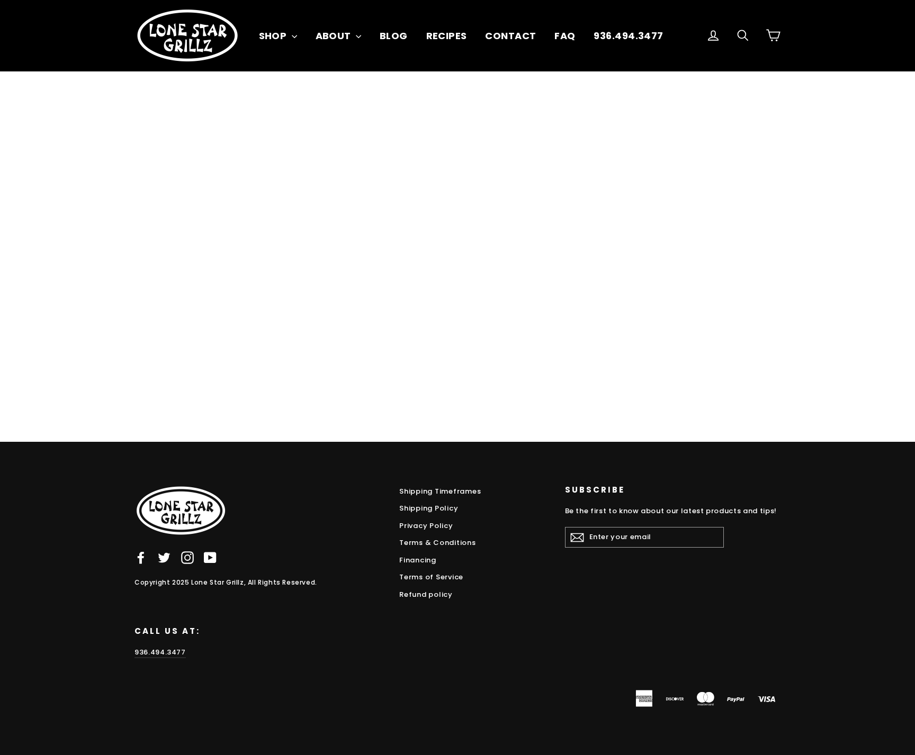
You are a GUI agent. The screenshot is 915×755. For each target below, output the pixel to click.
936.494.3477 (628, 35)
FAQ (564, 35)
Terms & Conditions (437, 543)
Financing (417, 560)
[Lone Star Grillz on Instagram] (187, 557)
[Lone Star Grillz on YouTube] (210, 557)
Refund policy (426, 594)
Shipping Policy (428, 508)
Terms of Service (431, 577)
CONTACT (510, 35)
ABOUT (335, 35)
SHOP (274, 35)
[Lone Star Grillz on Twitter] (164, 557)
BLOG (394, 35)
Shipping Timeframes (440, 491)
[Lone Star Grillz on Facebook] (140, 557)
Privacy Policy (426, 526)
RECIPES (446, 35)
